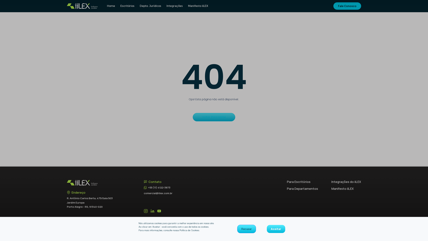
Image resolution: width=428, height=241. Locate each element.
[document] (214, 120)
